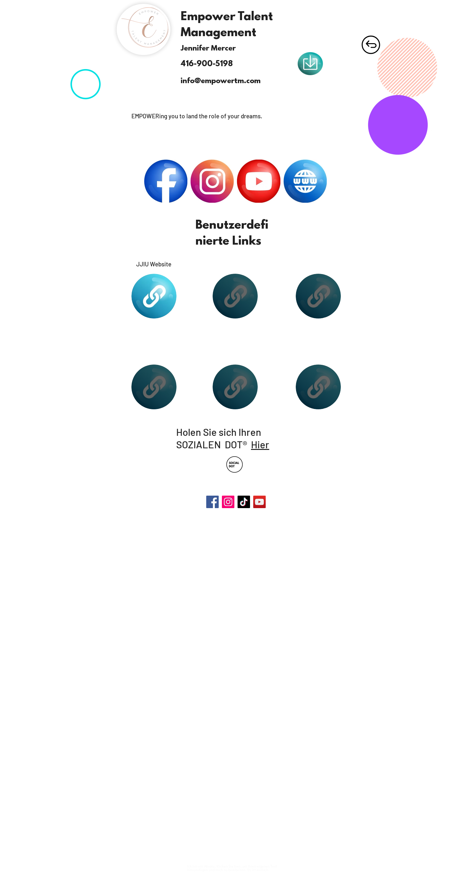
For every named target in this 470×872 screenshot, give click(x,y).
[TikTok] (244, 502)
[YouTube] (259, 502)
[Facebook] (212, 502)
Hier (260, 444)
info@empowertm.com (221, 81)
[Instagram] (228, 502)
